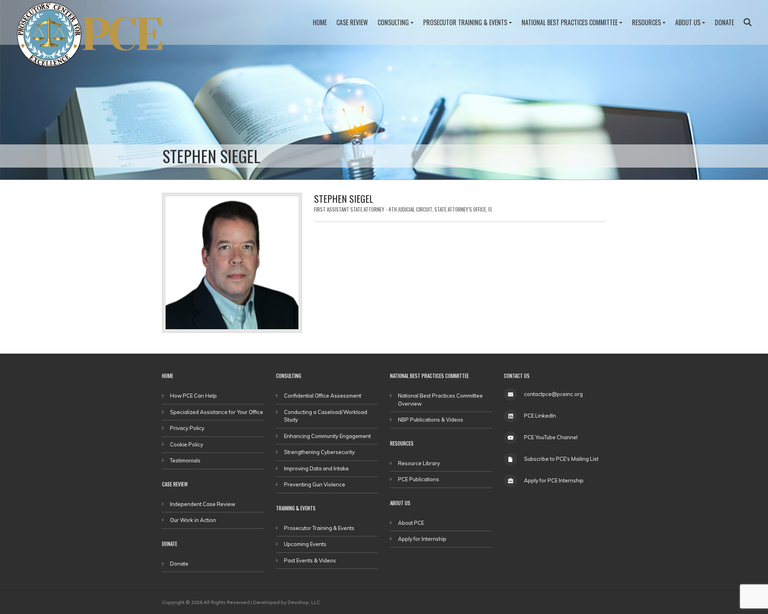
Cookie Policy (186, 444)
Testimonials (185, 460)
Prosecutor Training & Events (465, 22)
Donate (724, 22)
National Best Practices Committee (570, 22)
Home (320, 22)
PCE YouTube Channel (551, 437)
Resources (646, 22)
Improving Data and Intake (316, 468)
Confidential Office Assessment (322, 395)
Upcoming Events (305, 544)
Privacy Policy (187, 428)
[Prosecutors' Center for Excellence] (95, 37)
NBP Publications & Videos (430, 419)
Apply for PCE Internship (554, 480)
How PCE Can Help (193, 395)
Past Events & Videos (310, 560)
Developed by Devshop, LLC (286, 602)
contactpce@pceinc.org (553, 394)
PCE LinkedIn (540, 415)
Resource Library (419, 463)
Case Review (352, 22)
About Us (687, 22)
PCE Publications (418, 479)
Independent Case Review (202, 504)
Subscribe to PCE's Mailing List (561, 459)
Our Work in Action (193, 520)
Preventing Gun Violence (314, 484)
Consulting (393, 22)
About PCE (411, 523)
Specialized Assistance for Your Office (216, 412)
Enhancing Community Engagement (327, 436)
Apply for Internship (422, 539)
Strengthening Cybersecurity (319, 452)
